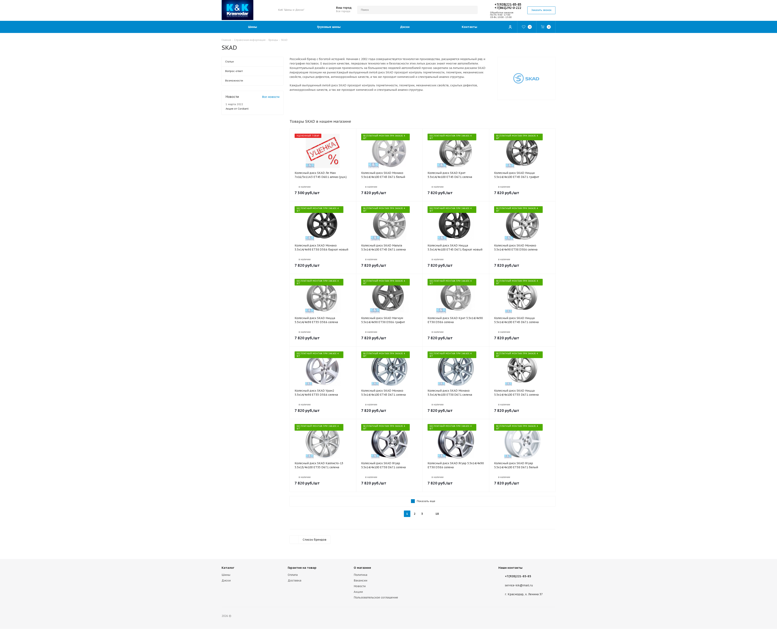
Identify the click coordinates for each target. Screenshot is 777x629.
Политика (360, 575)
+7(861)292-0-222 (508, 8)
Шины (226, 575)
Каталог (228, 568)
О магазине (362, 568)
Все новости (270, 97)
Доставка (294, 580)
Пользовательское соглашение (376, 597)
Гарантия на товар (302, 568)
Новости (360, 586)
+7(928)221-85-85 (508, 4)
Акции (358, 592)
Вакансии (360, 580)
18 (437, 514)
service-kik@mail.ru (519, 585)
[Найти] (473, 10)
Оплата (293, 575)
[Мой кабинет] (510, 27)
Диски (226, 580)
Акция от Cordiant (237, 108)
